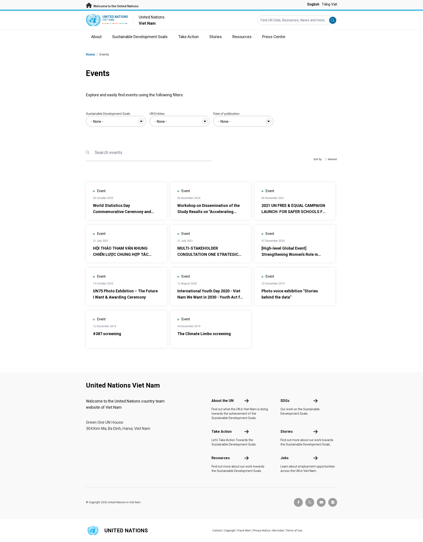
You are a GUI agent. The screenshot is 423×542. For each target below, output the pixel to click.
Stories (286, 431)
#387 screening (107, 333)
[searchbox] (116, 121)
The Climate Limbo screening (204, 333)
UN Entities (157, 113)
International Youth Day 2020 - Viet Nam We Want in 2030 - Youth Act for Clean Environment (210, 297)
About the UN (223, 401)
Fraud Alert (244, 530)
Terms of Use (294, 530)
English (313, 4)
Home (90, 54)
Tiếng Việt (329, 4)
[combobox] (116, 121)
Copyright (230, 530)
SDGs (284, 401)
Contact (217, 530)
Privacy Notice (261, 530)
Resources (221, 458)
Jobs (284, 458)
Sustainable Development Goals (108, 113)
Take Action (222, 431)
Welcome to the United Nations (116, 6)
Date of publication (226, 113)
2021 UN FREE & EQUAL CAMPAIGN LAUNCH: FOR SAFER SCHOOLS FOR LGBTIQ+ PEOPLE (295, 211)
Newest (332, 159)
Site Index (278, 530)
